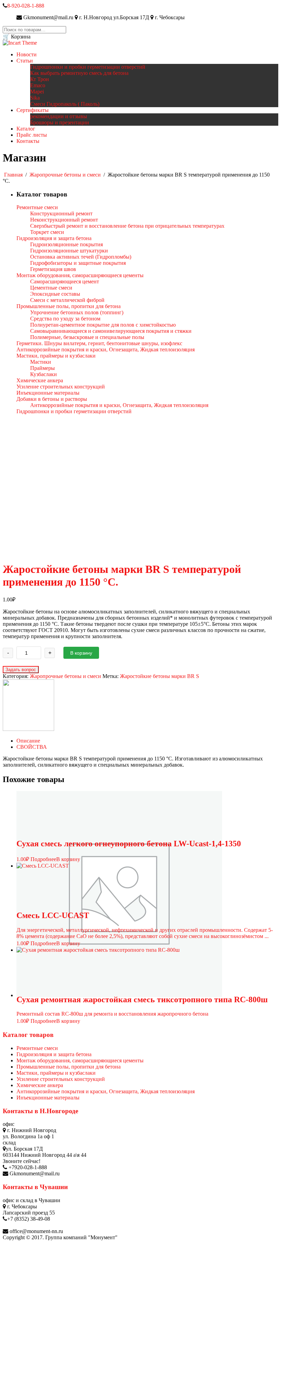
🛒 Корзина (16, 36)
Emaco (37, 85)
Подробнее (43, 859)
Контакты (27, 141)
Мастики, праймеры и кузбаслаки (56, 1073)
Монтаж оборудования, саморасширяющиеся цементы (80, 1060)
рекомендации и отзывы (58, 116)
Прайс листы (31, 135)
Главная (13, 175)
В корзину (81, 653)
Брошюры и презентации (59, 122)
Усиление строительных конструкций (60, 1079)
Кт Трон (39, 79)
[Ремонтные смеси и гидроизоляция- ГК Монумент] (20, 43)
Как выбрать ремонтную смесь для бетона (79, 73)
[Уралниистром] (28, 729)
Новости (26, 54)
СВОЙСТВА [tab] (31, 747)
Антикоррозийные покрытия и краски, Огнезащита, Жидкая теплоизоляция (105, 1091)
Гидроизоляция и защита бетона (53, 1054)
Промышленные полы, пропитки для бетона (68, 1067)
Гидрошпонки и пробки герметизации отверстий (87, 67)
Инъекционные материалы (48, 1097)
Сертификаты (32, 110)
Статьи (24, 61)
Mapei (37, 91)
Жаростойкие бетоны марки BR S (159, 676)
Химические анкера (39, 1085)
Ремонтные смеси (37, 1048)
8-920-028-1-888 (25, 6)
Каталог (25, 129)
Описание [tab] (28, 741)
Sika (35, 98)
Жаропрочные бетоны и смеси (65, 175)
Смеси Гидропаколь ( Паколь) (64, 104)
